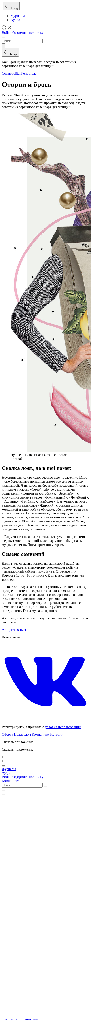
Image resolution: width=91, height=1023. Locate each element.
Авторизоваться (14, 630)
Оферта (7, 734)
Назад (13, 8)
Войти (6, 32)
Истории (56, 734)
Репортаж (28, 73)
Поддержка (22, 734)
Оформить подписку (28, 32)
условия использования (63, 727)
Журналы (18, 16)
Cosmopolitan (11, 73)
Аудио (15, 20)
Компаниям (40, 734)
